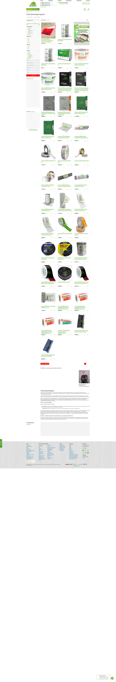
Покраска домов (62, 449)
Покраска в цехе (62, 445)
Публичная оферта (28, 451)
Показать (33, 75)
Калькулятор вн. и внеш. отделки (73, 454)
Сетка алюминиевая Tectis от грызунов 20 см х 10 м (47, 210)
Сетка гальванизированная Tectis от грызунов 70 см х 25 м (64, 185)
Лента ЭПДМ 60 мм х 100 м (64, 282)
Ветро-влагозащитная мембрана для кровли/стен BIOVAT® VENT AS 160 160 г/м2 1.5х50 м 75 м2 (65, 89)
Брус (39, 447)
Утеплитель (30, 54)
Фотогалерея (71, 452)
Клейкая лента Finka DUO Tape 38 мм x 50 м (47, 258)
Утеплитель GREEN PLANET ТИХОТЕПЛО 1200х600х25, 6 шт (81, 137)
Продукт (28, 50)
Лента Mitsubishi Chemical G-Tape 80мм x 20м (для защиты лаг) (48, 282)
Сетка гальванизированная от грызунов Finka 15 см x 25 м (81, 258)
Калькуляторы (68, 0)
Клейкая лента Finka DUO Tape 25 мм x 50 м (64, 258)
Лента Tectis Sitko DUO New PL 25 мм (48, 161)
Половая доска (49, 445)
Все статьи (32, 78)
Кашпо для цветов (41, 453)
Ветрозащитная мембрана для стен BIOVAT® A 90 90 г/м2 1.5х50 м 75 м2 (48, 113)
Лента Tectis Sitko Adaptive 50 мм (82, 160)
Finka (29, 29)
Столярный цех (62, 448)
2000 (29, 42)
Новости (70, 449)
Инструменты (41, 452)
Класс (28, 72)
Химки (83, 457)
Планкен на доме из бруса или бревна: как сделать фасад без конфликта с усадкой (32, 104)
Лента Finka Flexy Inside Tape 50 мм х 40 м (81, 234)
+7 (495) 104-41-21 (45, 2)
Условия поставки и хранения (30, 450)
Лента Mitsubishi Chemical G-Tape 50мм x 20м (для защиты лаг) (82, 282)
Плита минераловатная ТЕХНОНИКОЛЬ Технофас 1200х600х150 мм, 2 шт (63, 307)
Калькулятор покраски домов (73, 455)
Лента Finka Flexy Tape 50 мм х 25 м (65, 234)
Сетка (29, 53)
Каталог (70, 445)
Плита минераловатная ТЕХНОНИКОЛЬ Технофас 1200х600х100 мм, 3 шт (80, 307)
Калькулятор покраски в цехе (73, 456)
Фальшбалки (49, 455)
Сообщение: (42, 377)
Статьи (70, 447)
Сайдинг (48, 451)
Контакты (88, 0)
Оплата (27, 447)
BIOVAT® (29, 28)
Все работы (28, 424)
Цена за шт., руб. (30, 20)
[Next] (89, 364)
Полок (48, 446)
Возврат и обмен (28, 449)
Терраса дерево (49, 452)
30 (28, 40)
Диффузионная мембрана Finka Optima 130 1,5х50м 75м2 (48, 355)
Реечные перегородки (50, 448)
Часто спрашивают (30, 65)
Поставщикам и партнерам (30, 454)
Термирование (62, 450)
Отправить (74, 382)
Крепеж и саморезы (41, 455)
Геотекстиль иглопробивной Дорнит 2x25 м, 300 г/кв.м (64, 137)
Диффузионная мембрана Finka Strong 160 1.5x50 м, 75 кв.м (81, 331)
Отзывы (70, 448)
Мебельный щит (41, 456)
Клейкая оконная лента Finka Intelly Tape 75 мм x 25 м (81, 210)
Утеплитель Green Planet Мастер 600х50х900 (48, 64)
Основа (28, 70)
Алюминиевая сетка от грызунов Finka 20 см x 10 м (48, 307)
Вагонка (40, 448)
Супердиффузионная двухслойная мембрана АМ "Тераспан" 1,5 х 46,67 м (47, 40)
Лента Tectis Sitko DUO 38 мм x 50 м (64, 161)
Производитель (29, 26)
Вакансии (27, 455)
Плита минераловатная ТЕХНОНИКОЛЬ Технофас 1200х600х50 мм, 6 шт (46, 332)
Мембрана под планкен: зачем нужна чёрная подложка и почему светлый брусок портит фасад (32, 90)
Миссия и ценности (29, 446)
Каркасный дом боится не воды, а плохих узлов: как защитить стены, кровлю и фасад (32, 242)
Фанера (48, 456)
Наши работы (79, 0)
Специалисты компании (29, 456)
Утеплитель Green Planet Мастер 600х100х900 (65, 40)
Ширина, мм (29, 36)
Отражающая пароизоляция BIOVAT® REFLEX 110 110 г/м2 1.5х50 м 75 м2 (64, 113)
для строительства (37, 17)
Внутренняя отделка (62, 447)
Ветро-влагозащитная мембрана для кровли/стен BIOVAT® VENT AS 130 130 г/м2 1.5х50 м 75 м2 (82, 89)
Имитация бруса (41, 451)
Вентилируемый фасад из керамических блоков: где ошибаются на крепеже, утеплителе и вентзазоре (32, 228)
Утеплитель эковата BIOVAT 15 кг (64, 64)
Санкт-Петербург (85, 456)
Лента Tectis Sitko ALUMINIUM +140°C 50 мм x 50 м (47, 185)
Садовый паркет (49, 450)
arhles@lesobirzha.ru (64, 2)
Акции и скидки (41, 445)
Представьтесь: (43, 370)
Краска (40, 454)
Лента (29, 52)
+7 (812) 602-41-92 (45, 5)
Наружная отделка (62, 446)
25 (28, 46)
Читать (27, 125)
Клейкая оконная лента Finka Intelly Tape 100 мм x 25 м (47, 234)
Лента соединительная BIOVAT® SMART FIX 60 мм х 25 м (48, 88)
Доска (39, 450)
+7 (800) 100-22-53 (45, 4)
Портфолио (27, 453)
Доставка (59, 0)
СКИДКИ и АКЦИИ (71, 453)
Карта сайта (70, 450)
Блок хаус (40, 446)
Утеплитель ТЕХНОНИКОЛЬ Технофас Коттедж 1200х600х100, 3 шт (64, 332)
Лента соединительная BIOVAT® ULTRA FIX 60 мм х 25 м (81, 64)
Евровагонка (40, 449)
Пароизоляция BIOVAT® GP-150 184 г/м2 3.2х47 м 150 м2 (81, 113)
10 (28, 47)
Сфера (28, 60)
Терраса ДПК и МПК (50, 453)
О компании (50, 0)
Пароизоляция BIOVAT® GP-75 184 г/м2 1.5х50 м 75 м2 (47, 137)
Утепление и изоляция (50, 454)
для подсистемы (29, 17)
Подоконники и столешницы (51, 447)
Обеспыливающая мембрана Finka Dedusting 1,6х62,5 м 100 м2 (65, 210)
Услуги (41, 0)
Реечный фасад (49, 449)
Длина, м (28, 44)
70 (28, 41)
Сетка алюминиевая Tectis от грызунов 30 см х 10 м (81, 185)
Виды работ (29, 67)
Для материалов (30, 62)
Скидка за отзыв (71, 451)
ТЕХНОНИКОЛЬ (30, 30)
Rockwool (29, 31)
